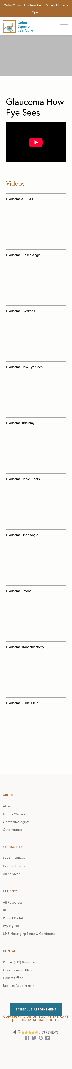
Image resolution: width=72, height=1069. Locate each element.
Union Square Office (17, 970)
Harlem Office (13, 978)
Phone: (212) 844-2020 (19, 962)
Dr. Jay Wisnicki (14, 814)
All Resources (13, 902)
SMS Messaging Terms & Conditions (29, 934)
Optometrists (12, 830)
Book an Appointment (19, 986)
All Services (11, 874)
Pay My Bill (11, 926)
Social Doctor (46, 1020)
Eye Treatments (14, 866)
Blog (6, 910)
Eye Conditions (14, 858)
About (7, 806)
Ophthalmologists (16, 822)
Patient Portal (13, 918)
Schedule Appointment (36, 1009)
